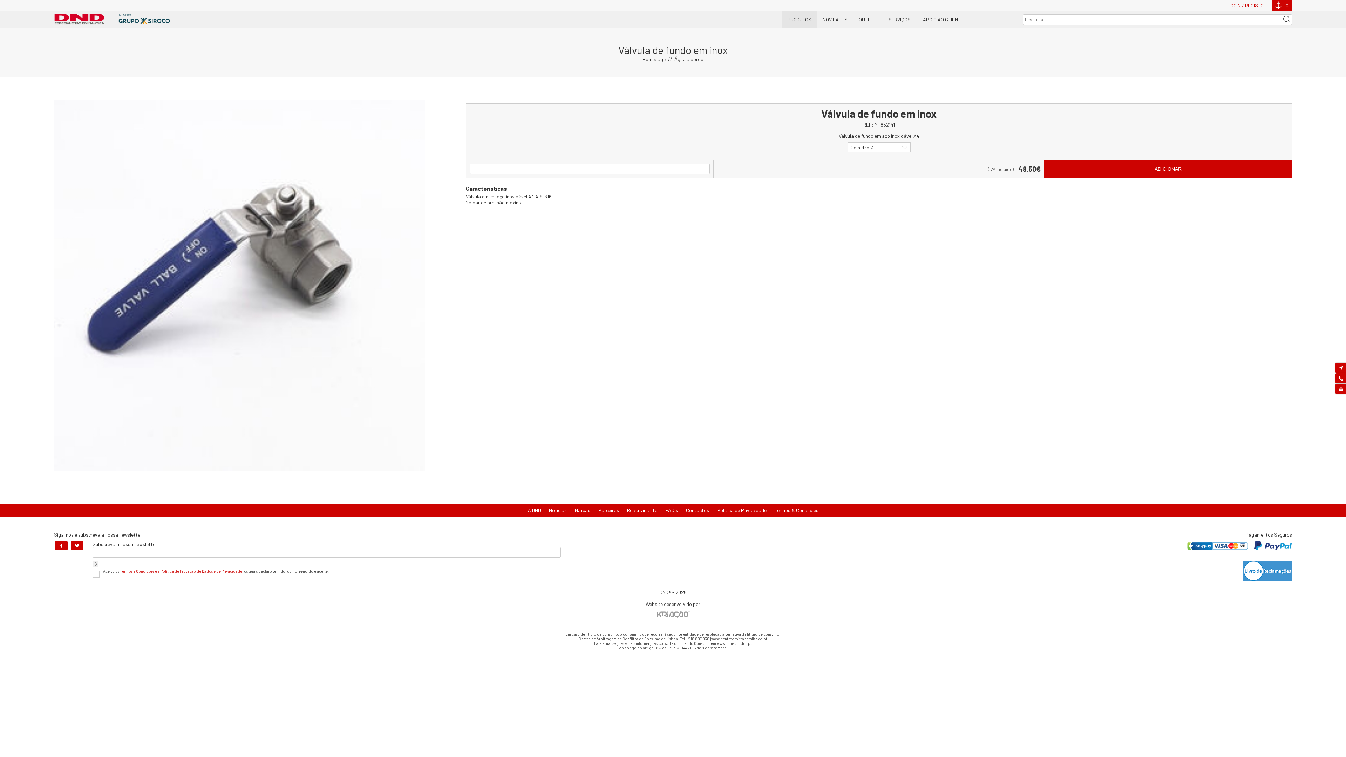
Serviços (900, 19)
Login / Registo (1246, 5)
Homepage (654, 59)
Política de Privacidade (742, 510)
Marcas (582, 510)
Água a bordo (688, 59)
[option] (240, 285)
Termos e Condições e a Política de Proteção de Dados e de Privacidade (181, 571)
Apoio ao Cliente (943, 19)
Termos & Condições (796, 510)
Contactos (697, 510)
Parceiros (608, 510)
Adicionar (1168, 169)
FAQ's (672, 510)
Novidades (835, 19)
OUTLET (867, 19)
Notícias (558, 510)
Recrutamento (642, 510)
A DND (534, 510)
